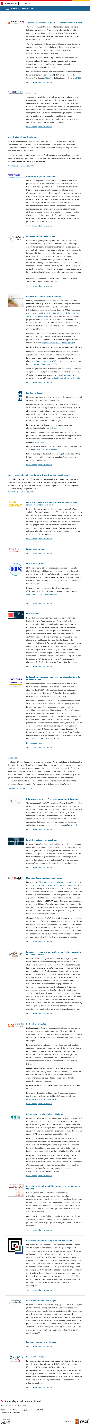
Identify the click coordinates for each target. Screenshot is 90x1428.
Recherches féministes (36, 1024)
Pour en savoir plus (34, 743)
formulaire (67, 375)
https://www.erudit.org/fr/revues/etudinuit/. (42, 594)
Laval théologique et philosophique (41, 840)
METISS (78, 78)
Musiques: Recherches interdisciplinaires (44, 878)
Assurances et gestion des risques (41, 176)
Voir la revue (31, 82)
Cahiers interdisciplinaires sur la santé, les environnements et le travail (39, 475)
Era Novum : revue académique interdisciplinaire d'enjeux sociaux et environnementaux (51, 503)
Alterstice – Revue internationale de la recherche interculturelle (54, 23)
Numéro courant (45, 82)
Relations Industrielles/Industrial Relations (45, 1114)
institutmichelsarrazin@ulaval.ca (67, 378)
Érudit (53, 67)
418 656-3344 (15, 1412)
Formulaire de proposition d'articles (41, 1342)
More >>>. (72, 825)
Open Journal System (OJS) (46, 361)
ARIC (52, 75)
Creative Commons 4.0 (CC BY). (46, 364)
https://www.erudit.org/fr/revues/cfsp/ (58, 343)
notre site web (41, 442)
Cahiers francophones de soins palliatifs (43, 296)
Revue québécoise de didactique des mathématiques (49, 1240)
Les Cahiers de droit (34, 393)
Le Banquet (13, 758)
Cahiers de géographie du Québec (41, 236)
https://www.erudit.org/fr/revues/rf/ (41, 1099)
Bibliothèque (24, 3)
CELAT (48, 78)
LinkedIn (66, 454)
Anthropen (31, 93)
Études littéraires (33, 614)
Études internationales (36, 549)
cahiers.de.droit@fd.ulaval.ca (47, 449)
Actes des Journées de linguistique (22, 137)
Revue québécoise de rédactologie (41, 1300)
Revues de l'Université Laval (22, 9)
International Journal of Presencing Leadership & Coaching (52, 799)
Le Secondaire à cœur (35, 1357)
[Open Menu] (7, 8)
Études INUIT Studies (35, 564)
